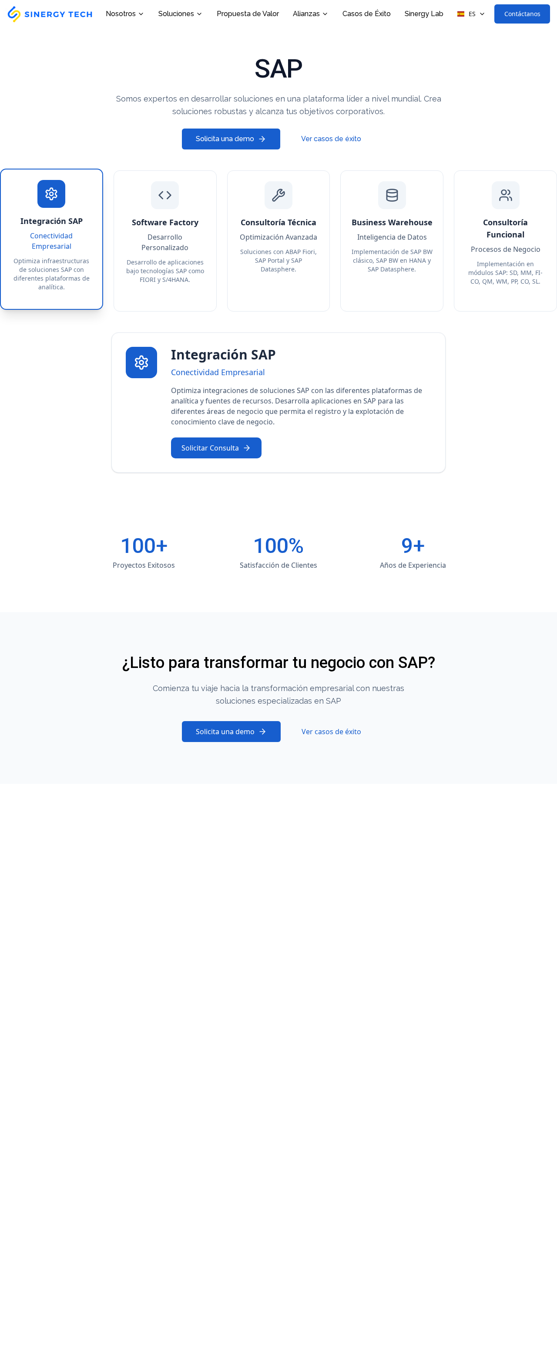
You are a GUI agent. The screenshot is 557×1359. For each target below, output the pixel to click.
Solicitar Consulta (210, 448)
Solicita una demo (225, 139)
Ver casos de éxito (331, 139)
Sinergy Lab (424, 14)
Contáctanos (522, 14)
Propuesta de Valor (248, 14)
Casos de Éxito (366, 14)
